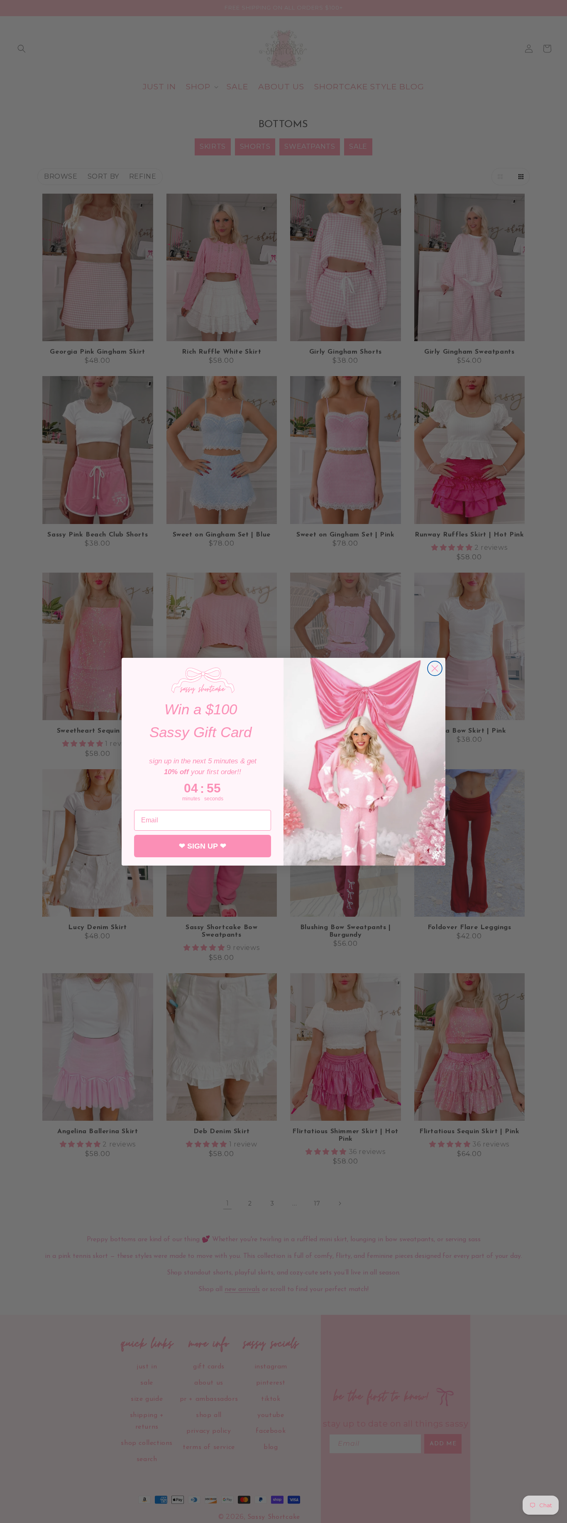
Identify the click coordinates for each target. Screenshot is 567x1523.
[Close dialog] (435, 668)
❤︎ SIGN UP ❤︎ (202, 845)
